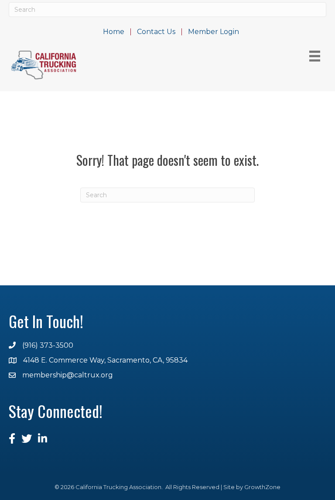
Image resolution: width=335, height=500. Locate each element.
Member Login (213, 31)
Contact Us (156, 31)
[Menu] (314, 56)
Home (113, 31)
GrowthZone (262, 486)
